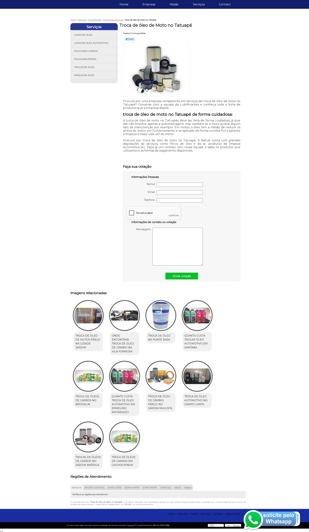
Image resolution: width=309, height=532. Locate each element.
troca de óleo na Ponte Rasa (159, 337)
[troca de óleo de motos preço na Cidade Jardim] (88, 315)
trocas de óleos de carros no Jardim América (88, 461)
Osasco (187, 487)
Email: (152, 192)
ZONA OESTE (150, 487)
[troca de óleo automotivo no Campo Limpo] (197, 376)
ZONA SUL (165, 487)
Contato (224, 4)
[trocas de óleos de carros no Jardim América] (88, 436)
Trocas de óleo (84, 67)
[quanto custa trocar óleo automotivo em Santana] (197, 315)
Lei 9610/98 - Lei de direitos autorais (137, 504)
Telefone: (150, 200)
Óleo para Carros (86, 51)
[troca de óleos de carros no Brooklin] (88, 376)
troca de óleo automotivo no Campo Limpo (196, 400)
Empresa (149, 4)
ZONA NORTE (131, 487)
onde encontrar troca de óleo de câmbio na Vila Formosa (123, 343)
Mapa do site (232, 513)
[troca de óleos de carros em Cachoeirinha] (124, 436)
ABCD (177, 487)
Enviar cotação (182, 276)
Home (124, 4)
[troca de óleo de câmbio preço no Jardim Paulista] (160, 376)
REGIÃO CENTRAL (95, 487)
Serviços (199, 4)
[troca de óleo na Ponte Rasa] (160, 315)
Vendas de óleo (84, 75)
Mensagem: (144, 229)
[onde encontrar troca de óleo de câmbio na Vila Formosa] (124, 315)
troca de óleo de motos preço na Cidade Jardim (87, 341)
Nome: (152, 184)
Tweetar (130, 39)
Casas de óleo (83, 34)
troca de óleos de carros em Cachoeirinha (124, 461)
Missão (174, 4)
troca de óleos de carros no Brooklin (87, 400)
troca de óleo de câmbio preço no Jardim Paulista (160, 402)
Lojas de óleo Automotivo (91, 43)
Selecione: (77, 487)
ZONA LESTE (114, 487)
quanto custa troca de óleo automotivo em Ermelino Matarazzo (123, 404)
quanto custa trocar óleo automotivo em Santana (196, 341)
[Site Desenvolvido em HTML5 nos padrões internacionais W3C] (216, 525)
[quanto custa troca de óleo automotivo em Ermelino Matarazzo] (124, 376)
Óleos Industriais (85, 59)
